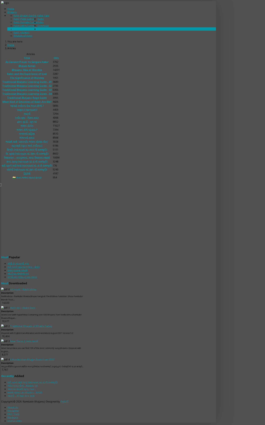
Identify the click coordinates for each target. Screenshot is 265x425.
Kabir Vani (43, 15)
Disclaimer (13, 410)
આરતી (27, 113)
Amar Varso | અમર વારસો (24, 341)
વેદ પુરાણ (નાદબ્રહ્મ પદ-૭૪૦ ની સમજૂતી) (27, 153)
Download (43, 25)
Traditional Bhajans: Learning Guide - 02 (27, 86)
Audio (40, 19)
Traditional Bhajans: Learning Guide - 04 (27, 93)
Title (27, 58)
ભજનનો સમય (26, 137)
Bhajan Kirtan (27, 66)
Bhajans (12, 12)
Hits (56, 58)
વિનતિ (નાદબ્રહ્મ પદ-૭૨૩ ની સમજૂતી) (27, 149)
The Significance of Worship (27, 78)
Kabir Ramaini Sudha (25, 22)
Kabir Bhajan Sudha (24, 15)
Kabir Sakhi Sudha (23, 25)
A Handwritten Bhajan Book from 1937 (32, 359)
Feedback (12, 417)
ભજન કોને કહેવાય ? (27, 129)
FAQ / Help (13, 414)
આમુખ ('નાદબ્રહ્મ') (27, 109)
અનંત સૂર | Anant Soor (22, 307)
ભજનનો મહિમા (27, 133)
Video (40, 22)
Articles (41, 29)
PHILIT (65, 401)
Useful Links (14, 421)
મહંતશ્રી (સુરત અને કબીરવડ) (27, 145)
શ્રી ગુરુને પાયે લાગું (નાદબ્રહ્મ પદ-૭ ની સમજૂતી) (27, 165)
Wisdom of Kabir (23, 35)
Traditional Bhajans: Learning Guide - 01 (27, 82)
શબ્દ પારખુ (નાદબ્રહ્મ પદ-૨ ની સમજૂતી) (27, 161)
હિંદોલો (27, 173)
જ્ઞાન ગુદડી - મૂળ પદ (27, 121)
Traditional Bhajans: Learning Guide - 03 (27, 89)
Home (10, 8)
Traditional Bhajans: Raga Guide (27, 97)
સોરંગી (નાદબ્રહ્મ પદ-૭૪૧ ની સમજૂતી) (27, 169)
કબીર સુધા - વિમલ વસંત (27, 117)
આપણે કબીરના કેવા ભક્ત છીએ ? (27, 105)
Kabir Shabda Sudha (25, 29)
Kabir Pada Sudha (23, 19)
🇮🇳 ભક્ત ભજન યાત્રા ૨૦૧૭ (27, 177)
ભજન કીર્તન (27, 125)
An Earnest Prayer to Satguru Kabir (27, 62)
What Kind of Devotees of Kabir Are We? (27, 101)
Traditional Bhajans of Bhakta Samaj (31, 326)
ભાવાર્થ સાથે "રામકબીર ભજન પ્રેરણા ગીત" (27, 141)
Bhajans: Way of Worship (27, 70)
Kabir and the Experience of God (27, 74)
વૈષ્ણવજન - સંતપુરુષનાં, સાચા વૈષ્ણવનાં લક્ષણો (27, 157)
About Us (12, 407)
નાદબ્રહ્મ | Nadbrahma (23, 289)
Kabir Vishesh (21, 32)
